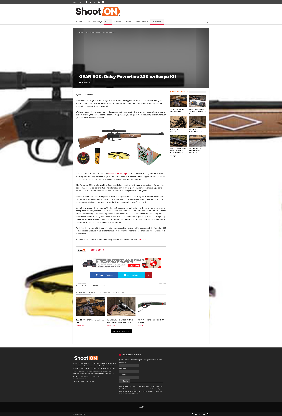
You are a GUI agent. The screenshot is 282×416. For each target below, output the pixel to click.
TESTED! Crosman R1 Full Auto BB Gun (90, 321)
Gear (86, 32)
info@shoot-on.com (79, 379)
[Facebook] (86, 2)
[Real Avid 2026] (121, 259)
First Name (123, 362)
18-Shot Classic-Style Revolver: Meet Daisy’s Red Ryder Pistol (120, 321)
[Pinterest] (94, 2)
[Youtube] (98, 2)
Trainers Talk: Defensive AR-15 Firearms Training (92, 284)
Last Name (123, 368)
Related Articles (83, 292)
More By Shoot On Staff (101, 292)
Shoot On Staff (85, 82)
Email (123, 374)
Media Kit (141, 407)
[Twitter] (90, 2)
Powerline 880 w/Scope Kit (119, 173)
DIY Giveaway (161, 284)
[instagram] (103, 2)
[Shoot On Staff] (81, 250)
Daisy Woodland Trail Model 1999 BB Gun (152, 321)
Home (81, 32)
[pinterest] (148, 275)
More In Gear (118, 292)
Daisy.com (142, 239)
